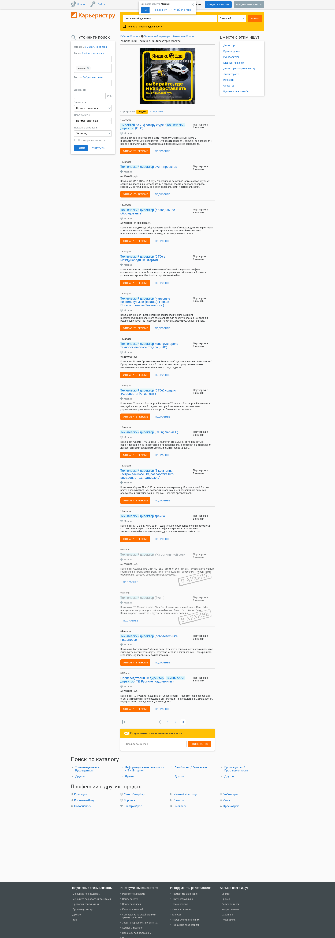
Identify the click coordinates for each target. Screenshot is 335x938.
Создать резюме (218, 4)
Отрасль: (79, 46)
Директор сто (231, 74)
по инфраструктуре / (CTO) (152, 126)
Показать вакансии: (85, 127)
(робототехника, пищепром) (149, 637)
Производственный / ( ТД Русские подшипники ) (152, 679)
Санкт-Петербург (135, 794)
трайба (142, 516)
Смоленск (180, 806)
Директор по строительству (239, 68)
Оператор (228, 85)
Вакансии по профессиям (136, 933)
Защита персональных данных (140, 922)
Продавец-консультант (85, 904)
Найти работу (130, 899)
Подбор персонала (249, 4)
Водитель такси (231, 904)
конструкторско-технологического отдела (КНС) (149, 345)
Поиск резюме (180, 904)
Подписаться (200, 744)
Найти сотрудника (182, 899)
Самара (179, 800)
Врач (75, 919)
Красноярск (231, 806)
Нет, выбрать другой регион (172, 10)
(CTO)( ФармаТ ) (149, 432)
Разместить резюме (133, 893)
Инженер (228, 79)
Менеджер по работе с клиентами (91, 899)
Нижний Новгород (185, 794)
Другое (79, 776)
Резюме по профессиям (185, 924)
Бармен (226, 893)
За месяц (81, 133)
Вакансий (225, 18)
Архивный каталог (133, 927)
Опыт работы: (82, 115)
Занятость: (80, 102)
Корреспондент (230, 909)
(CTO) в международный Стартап (142, 258)
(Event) (142, 597)
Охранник (227, 914)
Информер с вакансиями (186, 919)
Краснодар (81, 794)
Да (145, 10)
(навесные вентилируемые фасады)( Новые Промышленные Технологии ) (145, 302)
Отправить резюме (135, 151)
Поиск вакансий (131, 904)
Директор (229, 45)
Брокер (226, 899)
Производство (231, 51)
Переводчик (229, 919)
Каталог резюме (181, 909)
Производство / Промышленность (236, 769)
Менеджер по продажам (86, 893)
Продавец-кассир (82, 909)
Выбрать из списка (96, 46)
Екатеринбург (133, 806)
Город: (77, 53)
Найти (81, 148)
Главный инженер (233, 62)
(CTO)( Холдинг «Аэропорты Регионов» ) (148, 392)
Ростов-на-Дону (84, 800)
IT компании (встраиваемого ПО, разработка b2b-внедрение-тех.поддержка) (147, 474)
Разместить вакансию (185, 893)
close (193, 4)
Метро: (78, 77)
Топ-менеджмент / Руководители (87, 769)
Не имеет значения (87, 108)
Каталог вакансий (132, 909)
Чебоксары (230, 794)
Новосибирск (82, 806)
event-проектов (148, 166)
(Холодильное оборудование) (147, 211)
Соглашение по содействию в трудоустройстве (139, 916)
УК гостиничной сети (152, 554)
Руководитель (231, 57)
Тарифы (176, 914)
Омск (226, 800)
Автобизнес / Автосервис (191, 767)
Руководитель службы (236, 91)
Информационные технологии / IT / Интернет (144, 769)
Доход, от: (80, 89)
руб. (109, 95)
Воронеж (129, 800)
